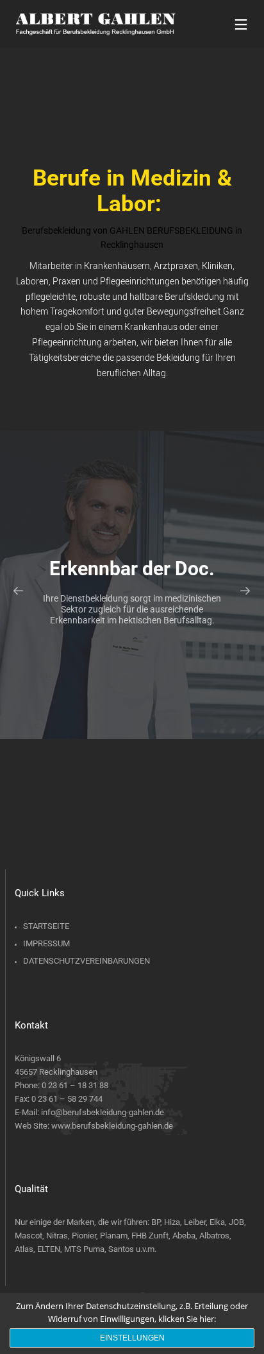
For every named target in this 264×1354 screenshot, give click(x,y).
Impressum (46, 943)
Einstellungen (132, 1337)
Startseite (46, 926)
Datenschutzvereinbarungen (86, 961)
